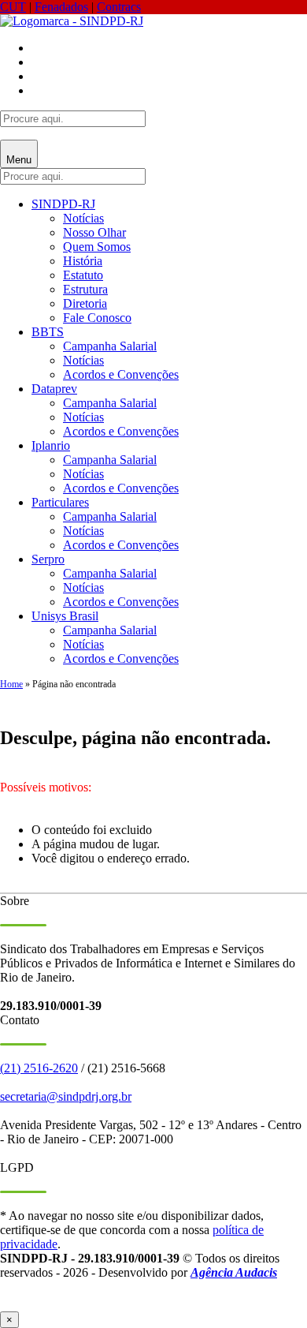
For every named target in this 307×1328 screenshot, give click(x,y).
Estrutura (85, 289)
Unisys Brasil (64, 616)
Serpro (48, 559)
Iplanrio (50, 445)
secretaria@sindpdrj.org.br (65, 1096)
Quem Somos (97, 246)
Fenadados (61, 6)
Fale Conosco (97, 317)
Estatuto (83, 275)
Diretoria (85, 303)
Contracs (119, 6)
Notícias (83, 218)
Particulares (60, 502)
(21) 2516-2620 (39, 1068)
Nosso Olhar (94, 232)
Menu (18, 160)
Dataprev (54, 388)
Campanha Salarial (110, 346)
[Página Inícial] (71, 21)
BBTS (47, 332)
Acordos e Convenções (121, 374)
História (82, 260)
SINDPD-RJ (63, 204)
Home (11, 684)
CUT (13, 6)
